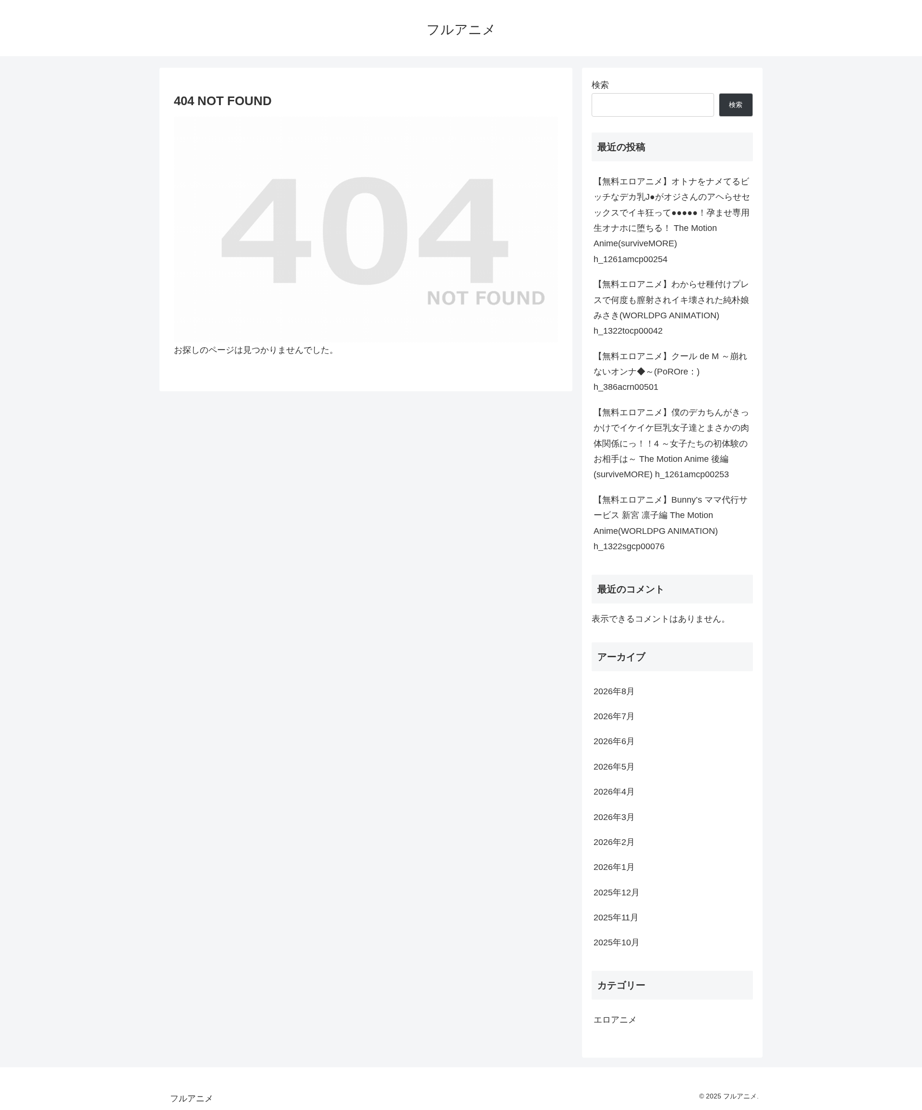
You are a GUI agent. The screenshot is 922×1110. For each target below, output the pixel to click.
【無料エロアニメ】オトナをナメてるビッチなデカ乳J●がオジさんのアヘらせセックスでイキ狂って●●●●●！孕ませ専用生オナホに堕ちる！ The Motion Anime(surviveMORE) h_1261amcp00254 (672, 220)
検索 (600, 85)
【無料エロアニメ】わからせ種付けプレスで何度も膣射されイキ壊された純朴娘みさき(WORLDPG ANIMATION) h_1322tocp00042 (671, 307)
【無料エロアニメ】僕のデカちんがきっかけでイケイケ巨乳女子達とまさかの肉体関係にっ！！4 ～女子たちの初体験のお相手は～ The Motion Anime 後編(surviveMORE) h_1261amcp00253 (671, 444)
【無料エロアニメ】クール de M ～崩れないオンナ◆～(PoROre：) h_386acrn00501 (670, 371)
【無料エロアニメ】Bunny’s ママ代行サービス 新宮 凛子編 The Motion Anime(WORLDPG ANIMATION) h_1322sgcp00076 (671, 523)
